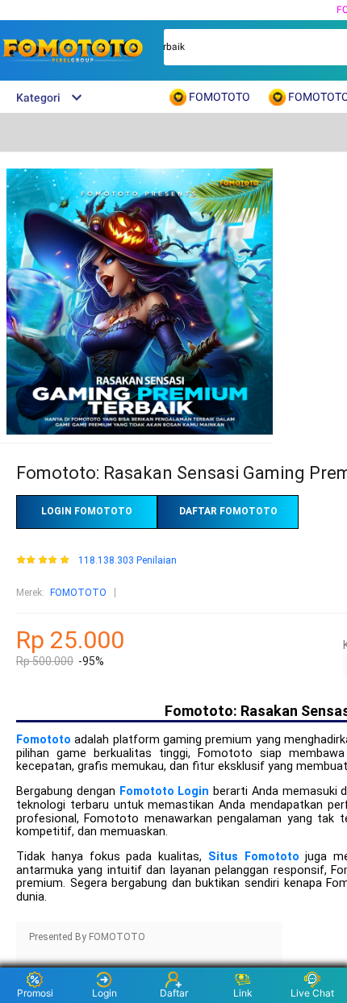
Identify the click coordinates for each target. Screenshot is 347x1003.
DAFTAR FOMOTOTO (228, 511)
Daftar (174, 993)
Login (104, 993)
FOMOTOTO (78, 592)
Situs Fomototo (253, 857)
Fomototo (43, 740)
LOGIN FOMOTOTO (86, 511)
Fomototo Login (164, 791)
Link (243, 993)
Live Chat (312, 993)
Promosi (35, 993)
